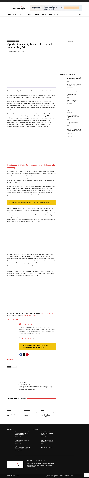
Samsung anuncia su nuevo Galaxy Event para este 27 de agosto (73, 109)
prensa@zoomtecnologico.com (40, 469)
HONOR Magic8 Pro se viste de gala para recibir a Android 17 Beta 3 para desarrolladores (47, 440)
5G (11, 366)
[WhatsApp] (27, 55)
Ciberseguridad (27, 410)
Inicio (8, 39)
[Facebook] (17, 55)
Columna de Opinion (15, 39)
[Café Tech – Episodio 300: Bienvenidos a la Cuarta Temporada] (62, 102)
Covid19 (15, 366)
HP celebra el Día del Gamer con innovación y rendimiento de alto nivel (74, 130)
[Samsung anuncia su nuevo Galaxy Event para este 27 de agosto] (62, 109)
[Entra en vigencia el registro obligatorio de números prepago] (62, 124)
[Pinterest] (23, 55)
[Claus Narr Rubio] (8, 51)
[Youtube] (23, 391)
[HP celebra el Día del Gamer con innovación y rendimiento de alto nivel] (62, 131)
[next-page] (10, 420)
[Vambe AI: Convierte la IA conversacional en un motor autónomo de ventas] (62, 117)
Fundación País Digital (47, 313)
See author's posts (26, 338)
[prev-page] (8, 420)
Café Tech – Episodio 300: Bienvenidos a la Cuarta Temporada (72, 102)
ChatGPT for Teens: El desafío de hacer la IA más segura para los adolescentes (30, 414)
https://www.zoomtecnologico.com (24, 384)
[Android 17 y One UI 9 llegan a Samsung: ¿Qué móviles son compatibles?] (36, 433)
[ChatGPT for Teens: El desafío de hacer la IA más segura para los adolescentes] (31, 406)
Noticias (17, 41)
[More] (30, 55)
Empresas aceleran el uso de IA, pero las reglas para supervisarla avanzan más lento (14, 414)
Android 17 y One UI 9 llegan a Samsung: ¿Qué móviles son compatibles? (47, 433)
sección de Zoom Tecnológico (30, 315)
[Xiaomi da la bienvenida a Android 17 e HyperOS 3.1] (36, 447)
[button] (80, 14)
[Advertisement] (44, 26)
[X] (20, 55)
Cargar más (70, 136)
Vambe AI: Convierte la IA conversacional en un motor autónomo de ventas (73, 116)
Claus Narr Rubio (13, 51)
